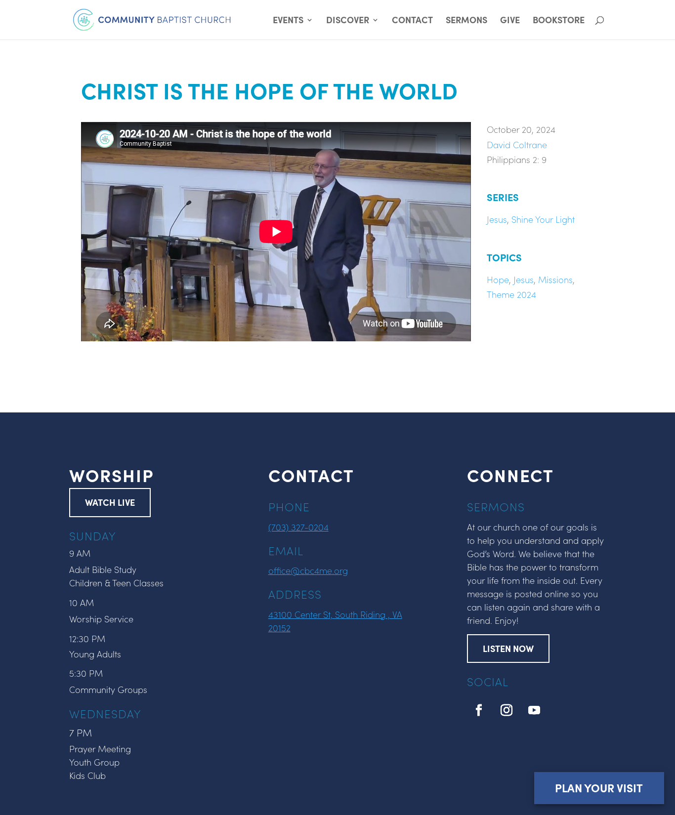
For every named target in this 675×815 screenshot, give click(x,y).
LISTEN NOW (508, 648)
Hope (498, 279)
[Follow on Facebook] (479, 710)
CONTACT (412, 21)
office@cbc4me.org (308, 570)
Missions (555, 279)
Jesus (497, 219)
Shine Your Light (543, 219)
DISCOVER (347, 21)
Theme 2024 (511, 294)
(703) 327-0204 (298, 527)
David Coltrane (517, 144)
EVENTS (288, 21)
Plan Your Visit (599, 787)
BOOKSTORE (559, 21)
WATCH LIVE (110, 502)
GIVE (510, 21)
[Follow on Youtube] (534, 710)
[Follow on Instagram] (506, 710)
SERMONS (466, 21)
